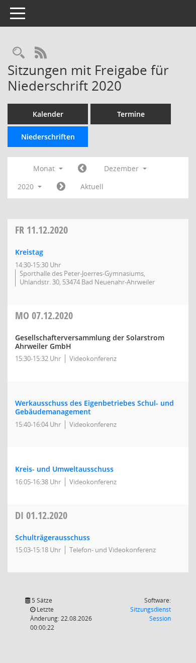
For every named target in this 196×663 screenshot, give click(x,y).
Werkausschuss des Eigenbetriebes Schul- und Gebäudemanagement (94, 407)
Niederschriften (48, 136)
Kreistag (29, 252)
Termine (131, 114)
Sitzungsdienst (150, 614)
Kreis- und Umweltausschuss (64, 469)
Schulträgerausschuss (52, 537)
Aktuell (92, 186)
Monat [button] (45, 168)
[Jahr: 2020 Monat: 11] (82, 169)
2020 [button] (27, 186)
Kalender (48, 114)
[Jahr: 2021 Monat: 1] (61, 187)
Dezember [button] (122, 168)
